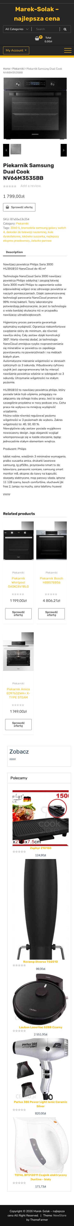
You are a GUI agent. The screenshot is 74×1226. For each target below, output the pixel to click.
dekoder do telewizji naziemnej (26, 232)
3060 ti (15, 228)
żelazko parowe (41, 240)
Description (14, 252)
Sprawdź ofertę (22, 207)
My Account (15, 50)
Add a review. (31, 186)
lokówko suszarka (33, 236)
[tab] (14, 252)
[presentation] (6, 150)
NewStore (59, 1215)
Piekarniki (18, 68)
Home (6, 68)
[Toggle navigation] (68, 50)
